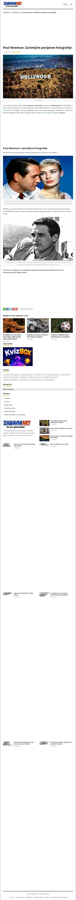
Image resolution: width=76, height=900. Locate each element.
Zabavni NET (34, 894)
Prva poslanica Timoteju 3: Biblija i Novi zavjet (61, 437)
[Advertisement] (38, 29)
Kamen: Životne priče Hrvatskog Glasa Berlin (24, 445)
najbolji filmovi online (11, 377)
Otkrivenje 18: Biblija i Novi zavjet (61, 428)
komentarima (7, 110)
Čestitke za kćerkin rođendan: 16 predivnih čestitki (61, 743)
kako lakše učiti (39, 375)
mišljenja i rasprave (52, 375)
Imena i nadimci (26, 375)
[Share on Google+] (16, 309)
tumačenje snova (36, 380)
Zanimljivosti (16, 12)
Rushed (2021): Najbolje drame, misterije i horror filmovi (24, 743)
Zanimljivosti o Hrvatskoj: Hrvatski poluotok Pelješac (59, 594)
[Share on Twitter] (10, 309)
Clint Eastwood (48, 113)
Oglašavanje (8, 405)
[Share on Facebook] (7, 309)
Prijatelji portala (9, 408)
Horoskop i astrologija (11, 375)
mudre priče (65, 375)
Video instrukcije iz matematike (14, 415)
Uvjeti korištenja (9, 411)
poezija (24, 377)
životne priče (49, 380)
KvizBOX (7, 398)
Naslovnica (6, 12)
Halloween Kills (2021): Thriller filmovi (23, 594)
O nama (7, 402)
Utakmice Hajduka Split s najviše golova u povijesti (60, 336)
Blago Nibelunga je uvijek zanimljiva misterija (58, 421)
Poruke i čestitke (34, 377)
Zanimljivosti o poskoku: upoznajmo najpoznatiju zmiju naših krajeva (12, 337)
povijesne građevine (10, 380)
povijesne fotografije (26, 309)
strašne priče (24, 380)
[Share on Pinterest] (13, 309)
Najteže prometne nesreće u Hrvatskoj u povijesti (37, 336)
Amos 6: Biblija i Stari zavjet (59, 444)
